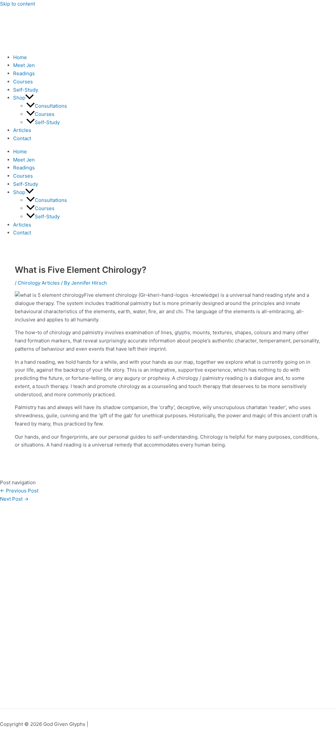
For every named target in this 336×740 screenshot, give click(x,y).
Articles (22, 130)
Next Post (14, 499)
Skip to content (17, 4)
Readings (24, 73)
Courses (23, 81)
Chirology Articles (39, 283)
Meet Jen (24, 65)
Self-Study (25, 90)
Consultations (51, 106)
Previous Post (19, 491)
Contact (22, 138)
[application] (29, 98)
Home (20, 57)
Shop (19, 98)
